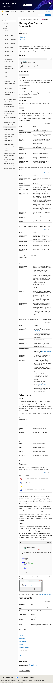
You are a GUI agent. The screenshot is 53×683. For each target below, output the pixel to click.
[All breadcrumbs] (20, 19)
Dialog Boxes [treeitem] (5, 23)
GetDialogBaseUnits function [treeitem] (10, 99)
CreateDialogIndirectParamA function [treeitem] (10, 40)
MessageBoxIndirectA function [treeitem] (8, 137)
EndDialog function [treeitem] (8, 97)
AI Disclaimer (4, 680)
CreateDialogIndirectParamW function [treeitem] (9, 44)
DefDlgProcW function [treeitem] (8, 64)
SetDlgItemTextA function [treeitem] (9, 165)
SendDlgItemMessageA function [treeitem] (9, 156)
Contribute (24, 680)
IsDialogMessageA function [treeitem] (10, 120)
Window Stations (39, 330)
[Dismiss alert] (50, 3)
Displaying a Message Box (44, 594)
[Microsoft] (2, 11)
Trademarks (10, 682)
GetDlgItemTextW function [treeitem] (9, 111)
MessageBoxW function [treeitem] (9, 144)
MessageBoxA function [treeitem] (9, 129)
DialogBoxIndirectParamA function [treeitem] (9, 71)
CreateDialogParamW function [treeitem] (8, 56)
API (23, 19)
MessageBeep (22, 641)
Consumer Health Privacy (39, 680)
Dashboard (48, 14)
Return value (22, 39)
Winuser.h (34, 19)
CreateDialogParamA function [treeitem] (8, 52)
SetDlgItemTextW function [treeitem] (9, 168)
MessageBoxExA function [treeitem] (9, 131)
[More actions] (51, 19)
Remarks (22, 41)
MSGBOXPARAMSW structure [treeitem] (10, 153)
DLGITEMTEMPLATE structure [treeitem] (8, 89)
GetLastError (30, 415)
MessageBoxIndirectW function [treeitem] (8, 141)
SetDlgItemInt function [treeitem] (9, 163)
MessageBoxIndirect (24, 647)
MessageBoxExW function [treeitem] (9, 134)
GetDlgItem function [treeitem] (8, 104)
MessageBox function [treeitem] (8, 127)
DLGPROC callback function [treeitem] (9, 92)
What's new (41, 14)
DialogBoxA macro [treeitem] (8, 66)
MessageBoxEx (22, 644)
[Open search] (46, 11)
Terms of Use (4, 682)
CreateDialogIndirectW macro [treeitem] (9, 48)
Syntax (21, 35)
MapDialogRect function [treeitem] (9, 124)
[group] (35, 559)
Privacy (29, 680)
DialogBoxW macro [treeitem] (8, 86)
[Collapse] (16, 18)
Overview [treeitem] (6, 30)
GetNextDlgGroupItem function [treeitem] (8, 114)
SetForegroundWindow (46, 351)
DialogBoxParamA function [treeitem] (9, 81)
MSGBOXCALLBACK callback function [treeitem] (10, 147)
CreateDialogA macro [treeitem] (8, 33)
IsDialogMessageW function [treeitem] (10, 122)
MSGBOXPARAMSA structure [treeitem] (10, 150)
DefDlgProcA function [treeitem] (8, 61)
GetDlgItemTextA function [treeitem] (9, 109)
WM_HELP (48, 142)
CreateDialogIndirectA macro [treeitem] (8, 36)
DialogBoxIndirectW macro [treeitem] (9, 79)
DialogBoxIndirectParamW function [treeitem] (9, 75)
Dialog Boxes (28, 19)
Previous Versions (12, 680)
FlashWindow (22, 638)
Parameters (22, 37)
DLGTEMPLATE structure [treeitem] (9, 94)
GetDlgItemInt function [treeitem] (9, 106)
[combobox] (9, 21)
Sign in (49, 11)
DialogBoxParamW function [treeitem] (9, 83)
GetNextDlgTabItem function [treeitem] (10, 117)
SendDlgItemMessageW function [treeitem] (9, 160)
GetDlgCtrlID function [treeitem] (8, 101)
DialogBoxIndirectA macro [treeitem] (9, 68)
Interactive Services (42, 384)
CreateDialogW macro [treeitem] (8, 59)
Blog (18, 680)
